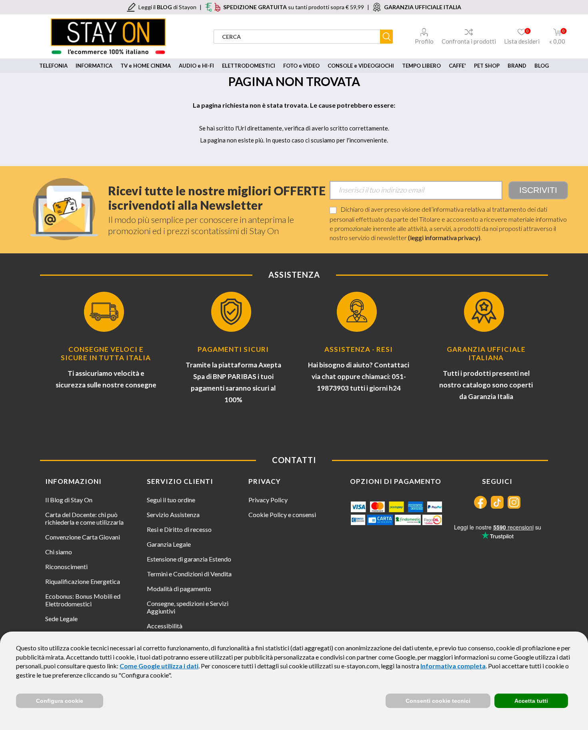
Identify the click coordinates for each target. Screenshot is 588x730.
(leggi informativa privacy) (444, 237)
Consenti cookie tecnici (438, 701)
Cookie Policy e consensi (282, 514)
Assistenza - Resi (358, 349)
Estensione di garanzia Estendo (189, 559)
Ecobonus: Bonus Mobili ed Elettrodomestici (82, 600)
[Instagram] (514, 502)
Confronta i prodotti (469, 41)
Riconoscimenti (66, 566)
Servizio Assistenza (173, 514)
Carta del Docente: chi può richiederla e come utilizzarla (84, 518)
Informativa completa (453, 666)
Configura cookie (59, 701)
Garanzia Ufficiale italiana (486, 353)
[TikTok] (497, 502)
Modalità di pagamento (179, 588)
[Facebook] (480, 502)
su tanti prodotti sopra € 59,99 (293, 7)
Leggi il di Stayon (167, 7)
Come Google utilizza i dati (159, 666)
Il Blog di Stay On (68, 499)
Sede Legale (61, 618)
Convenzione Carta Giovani (82, 537)
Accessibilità (164, 626)
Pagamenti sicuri (233, 349)
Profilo (424, 41)
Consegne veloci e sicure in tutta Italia (106, 353)
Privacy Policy (268, 499)
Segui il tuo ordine (171, 499)
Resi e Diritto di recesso (179, 529)
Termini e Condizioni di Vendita (189, 574)
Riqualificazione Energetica (82, 581)
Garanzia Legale (169, 544)
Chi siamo (58, 552)
